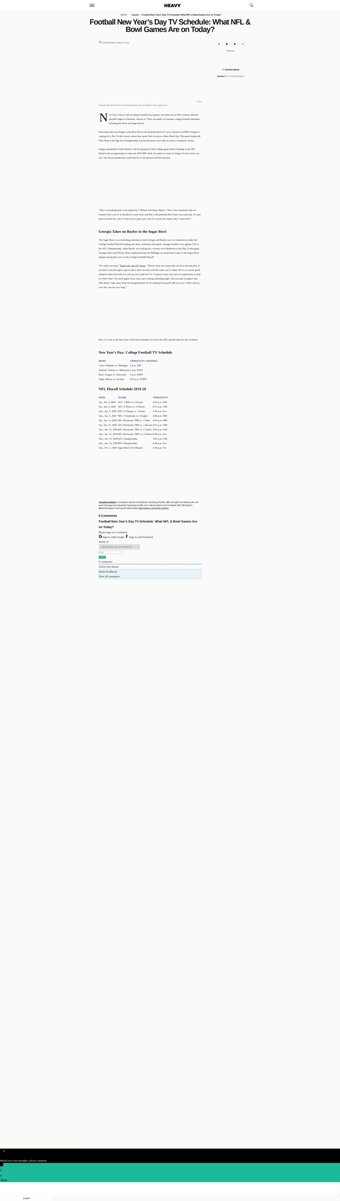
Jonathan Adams (232, 69)
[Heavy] (172, 5)
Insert (26, 1198)
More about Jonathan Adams (154, 508)
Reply (4, 1179)
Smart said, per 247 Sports (133, 265)
